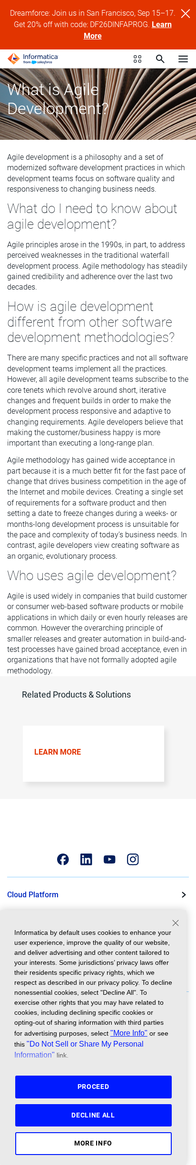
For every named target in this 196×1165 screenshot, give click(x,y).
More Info (93, 1143)
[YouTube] (110, 859)
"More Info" (128, 1033)
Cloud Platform (33, 894)
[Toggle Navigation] (183, 58)
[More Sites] (137, 59)
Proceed (93, 1086)
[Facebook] (63, 859)
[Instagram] (133, 859)
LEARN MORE (57, 752)
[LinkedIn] (86, 859)
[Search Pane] (160, 59)
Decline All (93, 1115)
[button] (95, 761)
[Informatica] (33, 59)
